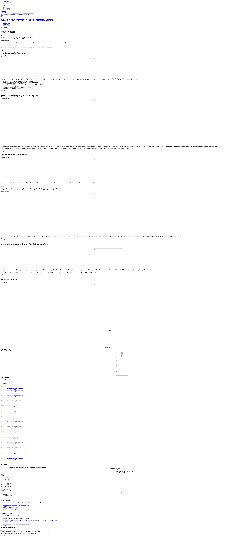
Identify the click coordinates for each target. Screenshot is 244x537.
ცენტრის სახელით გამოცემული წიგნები (12, 515)
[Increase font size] (7, 7)
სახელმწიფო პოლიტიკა (114, 468)
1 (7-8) (15, 406)
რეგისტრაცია (27, 14)
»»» (8, 494)
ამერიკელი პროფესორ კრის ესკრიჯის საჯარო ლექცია (16, 505)
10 (109, 341)
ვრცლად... (3, 90)
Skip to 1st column (7, 3)
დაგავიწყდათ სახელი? (17, 14)
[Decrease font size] (7, 9)
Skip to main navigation (8, 2)
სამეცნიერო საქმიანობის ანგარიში (11, 507)
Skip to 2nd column (7, 5)
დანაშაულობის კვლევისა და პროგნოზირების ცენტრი (16, 518)
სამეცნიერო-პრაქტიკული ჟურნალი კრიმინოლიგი (15, 390)
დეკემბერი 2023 (5, 477)
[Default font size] (7, 8)
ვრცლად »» (48, 531)
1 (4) (15, 391)
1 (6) (15, 401)
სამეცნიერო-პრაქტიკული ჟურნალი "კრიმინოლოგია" (16, 524)
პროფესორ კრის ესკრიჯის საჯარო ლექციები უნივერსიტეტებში (18, 509)
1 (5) (15, 396)
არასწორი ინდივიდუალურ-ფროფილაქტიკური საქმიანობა (123, 471)
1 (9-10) (15, 411)
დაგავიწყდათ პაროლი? (6, 14)
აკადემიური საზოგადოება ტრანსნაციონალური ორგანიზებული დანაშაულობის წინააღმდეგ (25, 502)
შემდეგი (110, 342)
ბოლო (109, 344)
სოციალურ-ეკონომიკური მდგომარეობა (118, 469)
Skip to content (6, 1)
